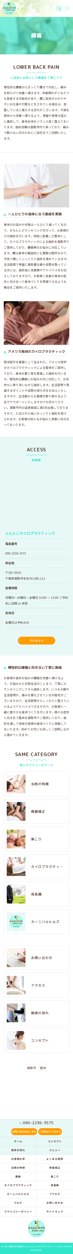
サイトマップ (54, 1211)
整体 (43, 1068)
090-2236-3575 (15, 553)
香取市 (31, 1068)
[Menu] (67, 8)
